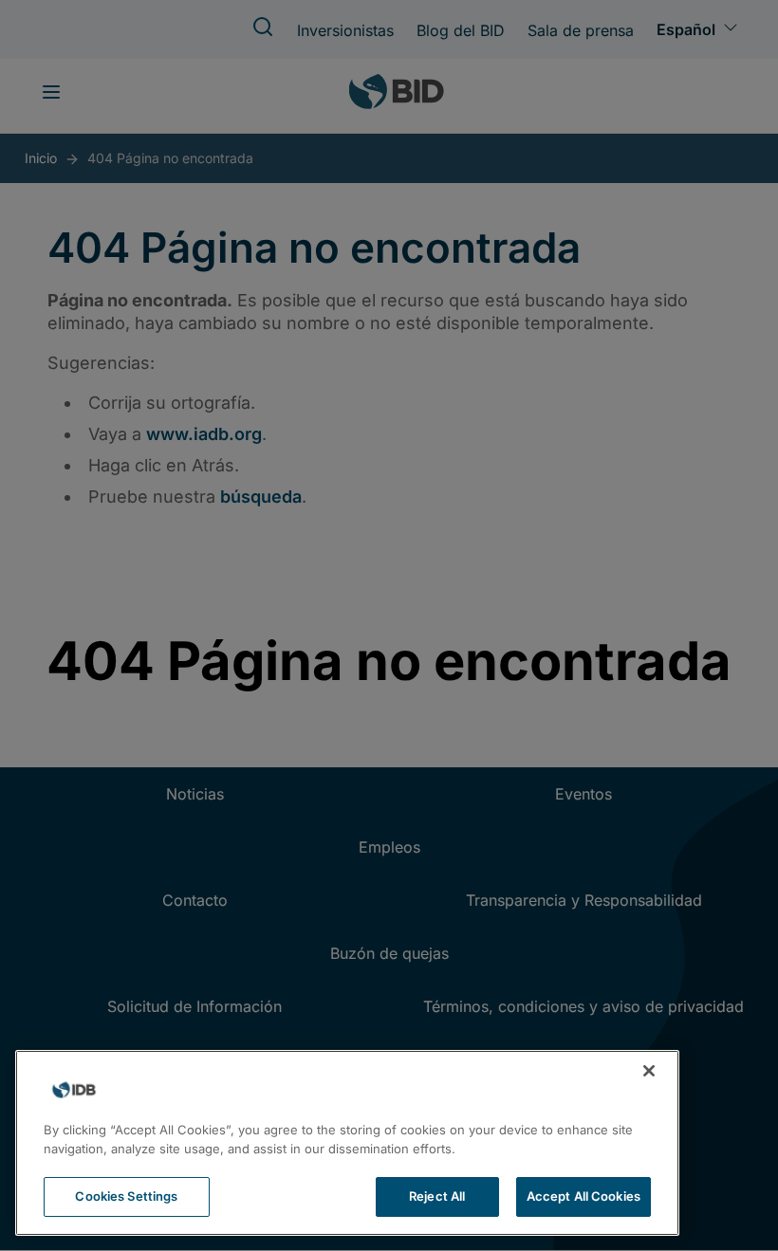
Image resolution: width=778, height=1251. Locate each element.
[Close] (649, 1071)
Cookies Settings (126, 1196)
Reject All (437, 1196)
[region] (347, 1143)
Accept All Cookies (583, 1196)
